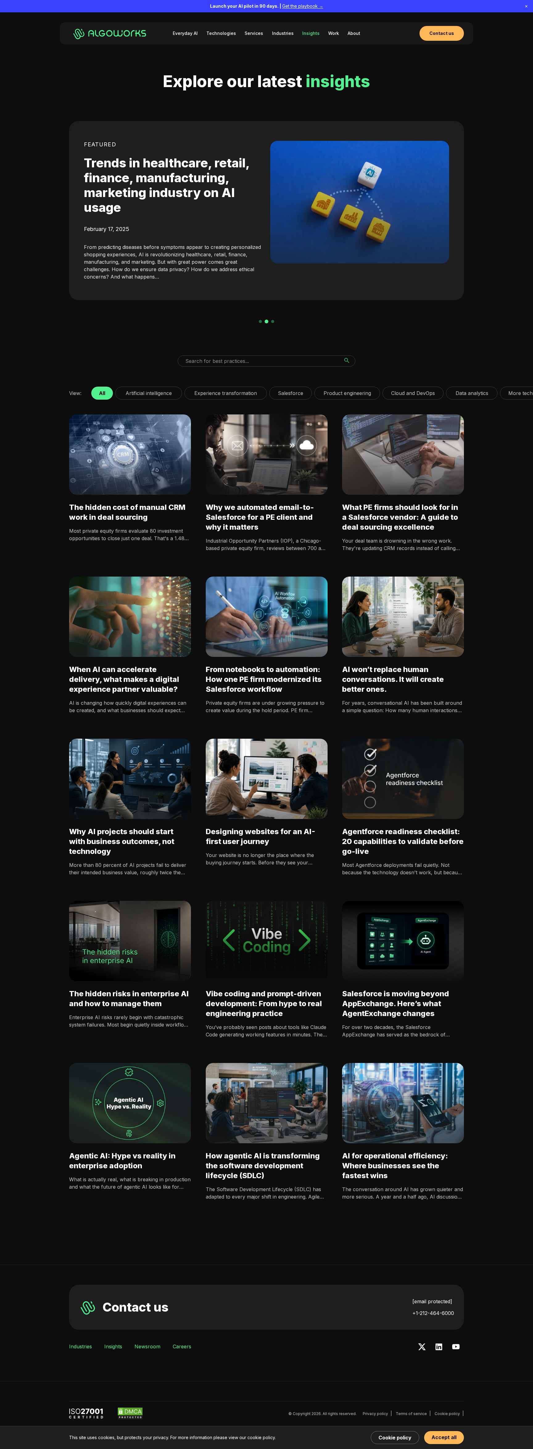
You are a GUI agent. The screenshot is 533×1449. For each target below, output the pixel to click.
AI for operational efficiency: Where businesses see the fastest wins (395, 1165)
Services (254, 33)
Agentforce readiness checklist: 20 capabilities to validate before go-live (403, 841)
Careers (182, 1346)
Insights (311, 33)
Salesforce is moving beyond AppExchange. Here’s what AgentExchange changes (395, 1003)
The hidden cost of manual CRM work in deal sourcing (127, 512)
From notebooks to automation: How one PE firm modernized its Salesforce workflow (264, 679)
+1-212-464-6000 (433, 1313)
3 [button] (272, 321)
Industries (283, 33)
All (102, 391)
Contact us (135, 1307)
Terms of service (411, 1413)
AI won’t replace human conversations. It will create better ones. (393, 679)
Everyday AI (185, 33)
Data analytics (472, 391)
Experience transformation (225, 391)
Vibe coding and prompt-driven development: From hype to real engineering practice (264, 1003)
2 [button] (266, 321)
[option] (266, 210)
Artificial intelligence (148, 391)
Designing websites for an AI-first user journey (260, 836)
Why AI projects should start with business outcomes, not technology (121, 841)
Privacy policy (375, 1413)
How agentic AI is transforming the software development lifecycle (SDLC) (263, 1165)
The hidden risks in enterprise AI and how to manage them (129, 998)
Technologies (221, 33)
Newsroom (147, 1346)
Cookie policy (447, 1413)
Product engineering (347, 391)
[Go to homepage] (110, 33)
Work (333, 33)
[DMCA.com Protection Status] (130, 1413)
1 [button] (260, 321)
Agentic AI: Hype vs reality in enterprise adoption (122, 1160)
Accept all (444, 1437)
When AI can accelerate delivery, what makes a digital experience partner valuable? (124, 679)
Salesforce (290, 391)
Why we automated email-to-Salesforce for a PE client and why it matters (260, 517)
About (354, 33)
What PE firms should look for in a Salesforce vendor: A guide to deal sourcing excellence (400, 517)
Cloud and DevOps (413, 391)
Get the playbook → (302, 6)
